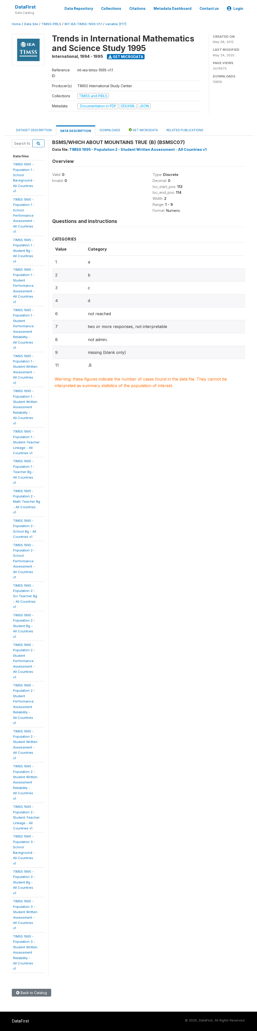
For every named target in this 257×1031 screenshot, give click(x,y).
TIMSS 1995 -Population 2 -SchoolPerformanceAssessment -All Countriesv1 (24, 561)
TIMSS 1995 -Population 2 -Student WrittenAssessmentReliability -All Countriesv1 (25, 782)
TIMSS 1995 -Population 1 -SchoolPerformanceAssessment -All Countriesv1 (24, 215)
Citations (137, 9)
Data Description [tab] (75, 131)
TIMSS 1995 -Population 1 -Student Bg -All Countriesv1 (23, 250)
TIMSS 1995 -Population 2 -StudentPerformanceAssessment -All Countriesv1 (24, 661)
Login (238, 9)
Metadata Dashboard (172, 9)
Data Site (31, 24)
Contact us (209, 9)
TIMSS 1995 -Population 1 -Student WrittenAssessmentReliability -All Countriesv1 (25, 407)
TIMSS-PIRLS (51, 24)
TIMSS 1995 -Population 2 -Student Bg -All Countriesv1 (24, 626)
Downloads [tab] (110, 130)
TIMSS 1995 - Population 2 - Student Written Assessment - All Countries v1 (138, 149)
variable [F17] (115, 24)
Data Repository (79, 9)
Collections (111, 9)
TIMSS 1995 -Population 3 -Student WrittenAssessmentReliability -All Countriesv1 (25, 952)
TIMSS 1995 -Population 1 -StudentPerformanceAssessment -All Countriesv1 (24, 285)
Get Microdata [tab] (145, 130)
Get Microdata (127, 57)
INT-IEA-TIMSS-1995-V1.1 (83, 24)
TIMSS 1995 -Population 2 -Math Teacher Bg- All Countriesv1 (26, 501)
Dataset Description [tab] (34, 130)
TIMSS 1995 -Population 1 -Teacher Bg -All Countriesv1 (23, 472)
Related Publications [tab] (184, 130)
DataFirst (25, 7)
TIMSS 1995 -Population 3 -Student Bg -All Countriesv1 (24, 882)
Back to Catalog (33, 993)
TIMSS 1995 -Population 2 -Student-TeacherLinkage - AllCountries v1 (26, 817)
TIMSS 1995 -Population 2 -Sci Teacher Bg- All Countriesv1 (25, 596)
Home (16, 24)
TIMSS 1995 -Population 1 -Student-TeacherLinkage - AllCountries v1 (26, 442)
